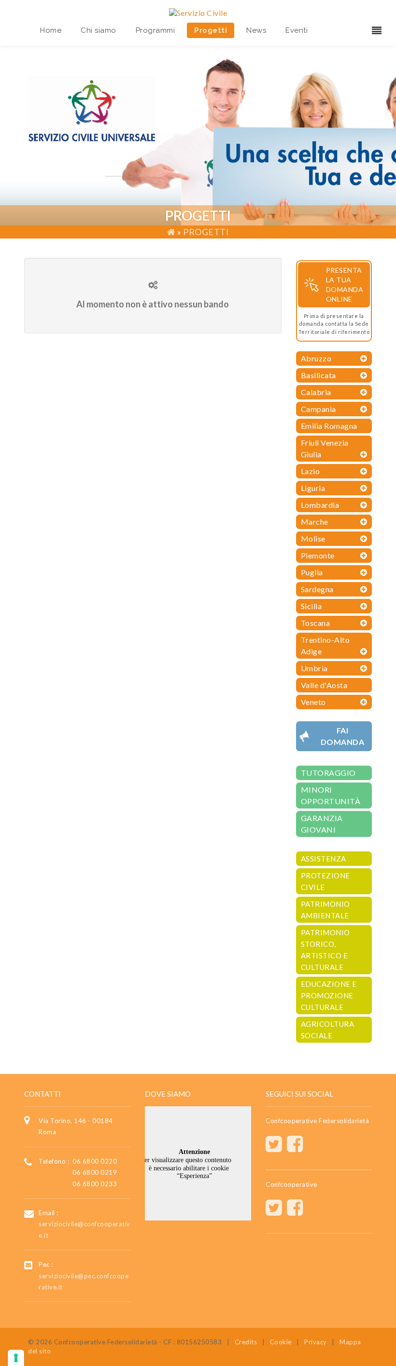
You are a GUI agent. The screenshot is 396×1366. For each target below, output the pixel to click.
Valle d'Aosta (324, 685)
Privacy (315, 1342)
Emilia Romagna (329, 425)
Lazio (310, 471)
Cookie (281, 1342)
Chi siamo (98, 30)
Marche (314, 521)
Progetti (210, 30)
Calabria (316, 392)
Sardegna (317, 589)
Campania (318, 408)
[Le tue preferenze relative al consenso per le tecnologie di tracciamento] (16, 1358)
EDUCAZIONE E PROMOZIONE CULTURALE (329, 995)
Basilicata (318, 375)
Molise (313, 538)
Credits (246, 1342)
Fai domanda (343, 736)
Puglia (312, 572)
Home (50, 30)
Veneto (313, 701)
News (256, 30)
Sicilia (311, 605)
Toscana (315, 622)
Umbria (314, 668)
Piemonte (318, 555)
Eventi (296, 30)
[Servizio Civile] (198, 11)
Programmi (155, 30)
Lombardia (320, 504)
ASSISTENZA (323, 858)
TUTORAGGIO (328, 772)
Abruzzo (316, 358)
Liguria (313, 487)
